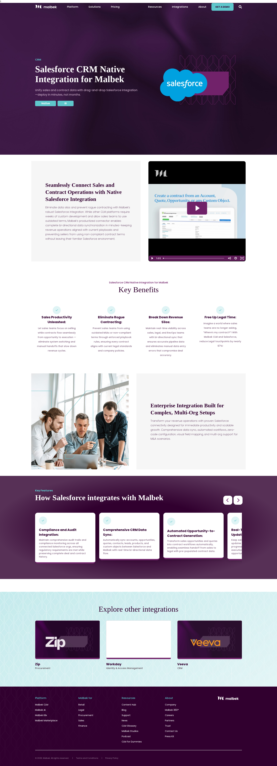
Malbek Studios (130, 731)
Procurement (85, 715)
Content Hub (129, 704)
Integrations (180, 7)
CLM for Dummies (132, 741)
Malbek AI (40, 710)
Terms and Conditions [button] (87, 758)
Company (170, 704)
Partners (169, 720)
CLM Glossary (129, 725)
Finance (82, 725)
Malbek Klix (41, 715)
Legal (81, 710)
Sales (81, 720)
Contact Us (171, 731)
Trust (168, 725)
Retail (81, 704)
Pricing (115, 7)
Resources (155, 7)
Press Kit (169, 736)
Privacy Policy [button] (111, 758)
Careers (169, 715)
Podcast (126, 736)
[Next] (238, 500)
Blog (124, 710)
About (202, 7)
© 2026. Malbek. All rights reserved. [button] (52, 758)
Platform (72, 7)
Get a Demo (222, 6)
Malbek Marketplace (46, 720)
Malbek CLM (41, 704)
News (124, 720)
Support (126, 715)
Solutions (94, 7)
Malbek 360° (172, 710)
